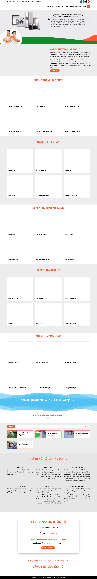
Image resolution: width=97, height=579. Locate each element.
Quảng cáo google (69, 6)
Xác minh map (59, 6)
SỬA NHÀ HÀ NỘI (40, 106)
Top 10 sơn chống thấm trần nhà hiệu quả (81, 434)
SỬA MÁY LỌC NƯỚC (41, 234)
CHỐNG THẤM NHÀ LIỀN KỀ (72, 106)
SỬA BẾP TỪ (39, 298)
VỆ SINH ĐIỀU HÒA (41, 170)
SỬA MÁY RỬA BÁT (13, 260)
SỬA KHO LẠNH (12, 195)
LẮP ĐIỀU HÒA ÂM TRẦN (42, 195)
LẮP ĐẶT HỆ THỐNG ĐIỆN (43, 388)
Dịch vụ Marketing (50, 6)
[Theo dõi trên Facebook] (81, 1)
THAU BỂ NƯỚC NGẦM (70, 362)
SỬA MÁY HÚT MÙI (69, 260)
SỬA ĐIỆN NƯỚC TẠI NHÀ (71, 388)
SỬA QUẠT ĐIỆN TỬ (13, 298)
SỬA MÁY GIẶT (12, 234)
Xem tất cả (85, 426)
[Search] (88, 6)
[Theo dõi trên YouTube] (89, 1)
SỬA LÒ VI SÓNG (69, 234)
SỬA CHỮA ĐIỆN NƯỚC (14, 362)
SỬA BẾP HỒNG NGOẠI (70, 298)
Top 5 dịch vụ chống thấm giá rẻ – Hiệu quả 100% (24, 444)
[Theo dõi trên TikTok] (86, 1)
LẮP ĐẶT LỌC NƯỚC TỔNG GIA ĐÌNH (17, 388)
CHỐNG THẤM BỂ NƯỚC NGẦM (44, 131)
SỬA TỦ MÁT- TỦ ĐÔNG (71, 195)
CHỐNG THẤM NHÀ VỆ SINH (15, 106)
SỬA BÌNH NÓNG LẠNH (42, 362)
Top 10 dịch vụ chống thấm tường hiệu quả (52, 434)
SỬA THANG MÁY (40, 324)
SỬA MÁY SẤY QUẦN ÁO (42, 260)
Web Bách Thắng (61, 577)
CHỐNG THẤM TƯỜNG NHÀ (15, 131)
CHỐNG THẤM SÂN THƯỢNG (72, 131)
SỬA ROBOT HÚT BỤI (70, 324)
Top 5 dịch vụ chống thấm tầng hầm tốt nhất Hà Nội (25, 434)
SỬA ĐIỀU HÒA (11, 170)
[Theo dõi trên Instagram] (84, 1)
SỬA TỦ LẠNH (68, 170)
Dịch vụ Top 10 (11, 6)
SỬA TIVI (10, 324)
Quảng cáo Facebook (80, 6)
